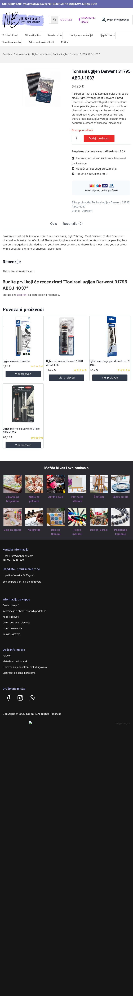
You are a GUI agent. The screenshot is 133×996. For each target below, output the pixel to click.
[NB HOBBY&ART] (23, 19)
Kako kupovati (11, 616)
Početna (7, 54)
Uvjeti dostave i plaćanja (16, 622)
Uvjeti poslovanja (12, 628)
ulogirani (21, 294)
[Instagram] (20, 698)
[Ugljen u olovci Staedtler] (23, 336)
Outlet (67, 19)
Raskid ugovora (11, 633)
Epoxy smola (120, 497)
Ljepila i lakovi (107, 35)
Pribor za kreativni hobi (41, 42)
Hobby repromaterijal (81, 35)
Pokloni (65, 42)
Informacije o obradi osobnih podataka (24, 610)
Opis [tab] (53, 223)
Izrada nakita (55, 35)
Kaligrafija (34, 529)
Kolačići (7, 655)
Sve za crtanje (22, 54)
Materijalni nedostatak (15, 661)
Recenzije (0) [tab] (73, 223)
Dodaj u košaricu (99, 138)
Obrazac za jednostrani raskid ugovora (25, 667)
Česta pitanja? (11, 605)
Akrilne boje (55, 497)
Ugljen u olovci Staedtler (16, 361)
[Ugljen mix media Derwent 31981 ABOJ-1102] (66, 336)
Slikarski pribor (33, 35)
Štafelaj (99, 497)
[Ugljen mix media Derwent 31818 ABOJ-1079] (23, 404)
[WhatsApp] (32, 698)
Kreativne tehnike (11, 42)
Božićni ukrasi (9, 35)
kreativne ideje (88, 19)
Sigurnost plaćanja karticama (19, 672)
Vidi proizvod (23, 374)
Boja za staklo (12, 529)
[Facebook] (8, 698)
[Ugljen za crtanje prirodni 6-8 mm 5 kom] (110, 336)
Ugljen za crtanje (41, 54)
